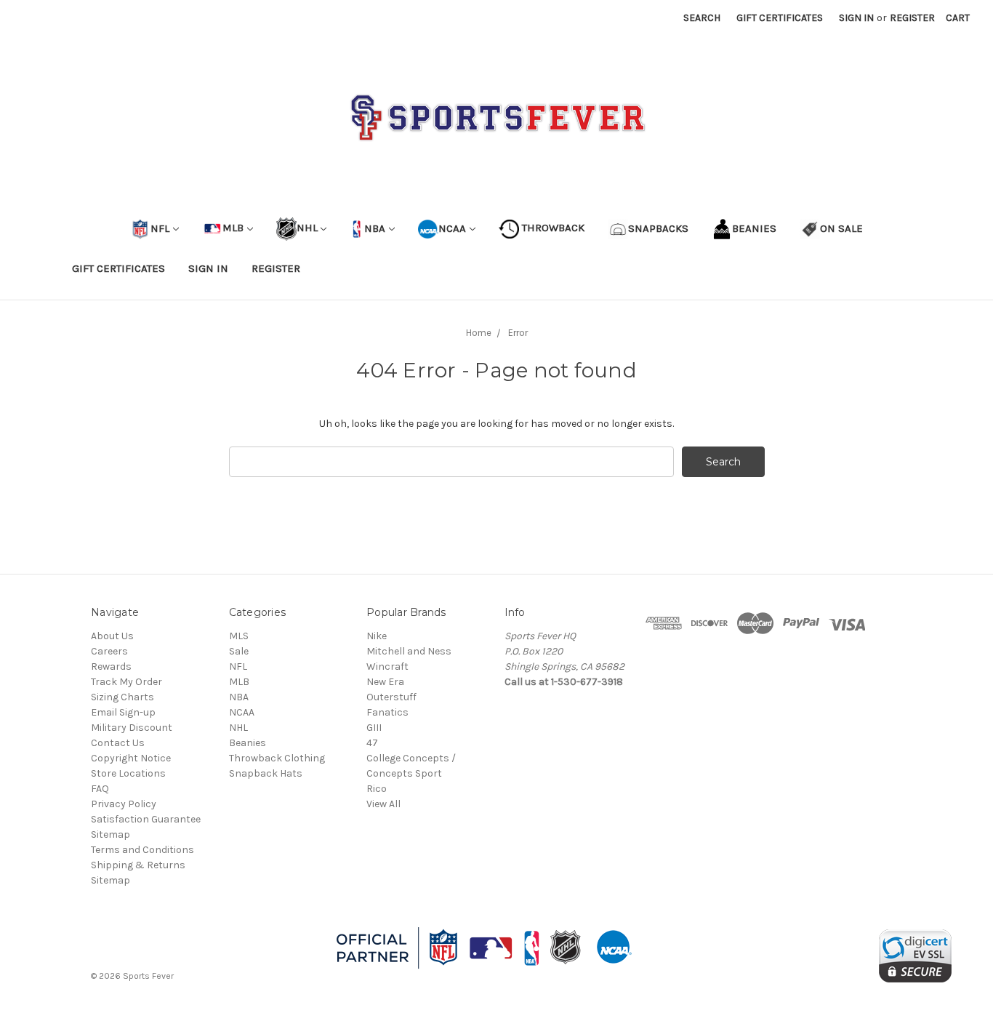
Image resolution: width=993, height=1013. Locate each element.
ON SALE (841, 227)
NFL (159, 227)
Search (701, 18)
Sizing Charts (122, 697)
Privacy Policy (123, 804)
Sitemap (110, 834)
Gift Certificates (779, 18)
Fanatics (387, 712)
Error (518, 332)
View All (383, 804)
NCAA (452, 227)
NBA (373, 227)
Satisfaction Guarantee (146, 819)
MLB (233, 227)
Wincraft (387, 666)
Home (478, 332)
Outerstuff (391, 697)
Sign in (856, 18)
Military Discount (131, 727)
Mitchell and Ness (408, 651)
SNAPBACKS (658, 227)
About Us (112, 636)
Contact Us (118, 743)
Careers (109, 651)
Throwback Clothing (277, 758)
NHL (307, 227)
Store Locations (128, 773)
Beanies (247, 743)
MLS (239, 636)
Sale (239, 651)
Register (912, 18)
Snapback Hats (265, 773)
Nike (376, 636)
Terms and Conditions (142, 850)
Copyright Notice (131, 758)
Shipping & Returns (138, 865)
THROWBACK (551, 227)
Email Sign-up (123, 712)
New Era (385, 682)
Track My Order (126, 682)
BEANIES (754, 227)
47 (372, 743)
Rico (376, 788)
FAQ (100, 788)
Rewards (111, 666)
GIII (374, 727)
